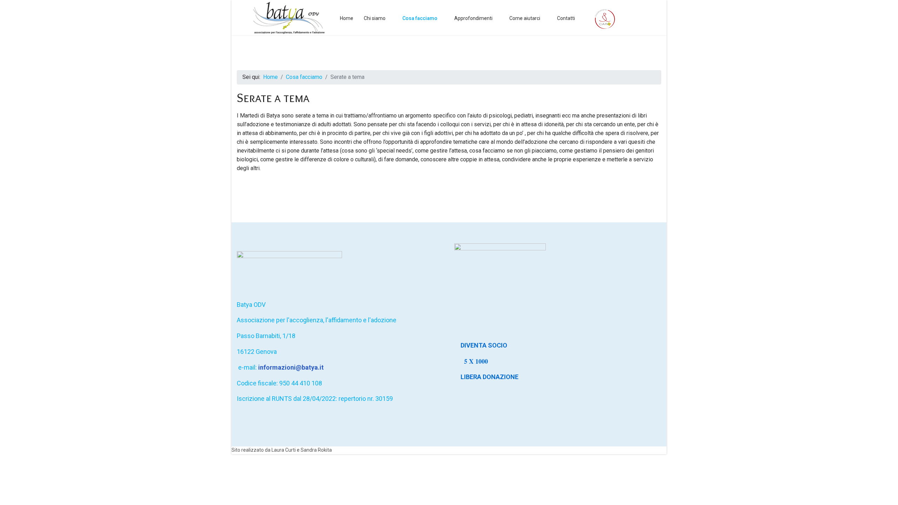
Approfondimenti (473, 18)
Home (346, 18)
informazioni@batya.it (291, 367)
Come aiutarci (524, 18)
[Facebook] (644, 18)
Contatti (566, 18)
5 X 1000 (477, 361)
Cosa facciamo (419, 18)
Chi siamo (375, 18)
